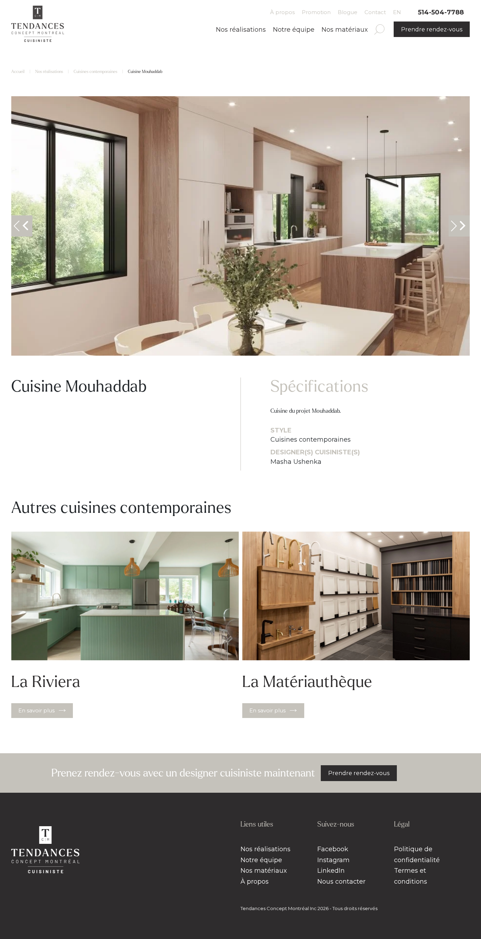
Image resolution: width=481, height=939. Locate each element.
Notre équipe (293, 29)
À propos (282, 12)
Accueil (18, 71)
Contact (375, 12)
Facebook (332, 849)
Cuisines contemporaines (95, 71)
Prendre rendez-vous (431, 29)
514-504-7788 (441, 12)
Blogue (347, 12)
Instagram (333, 860)
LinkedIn (331, 870)
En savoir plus (36, 710)
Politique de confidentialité (417, 854)
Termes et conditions (410, 876)
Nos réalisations (241, 29)
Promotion (316, 12)
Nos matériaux (344, 29)
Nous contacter (341, 881)
